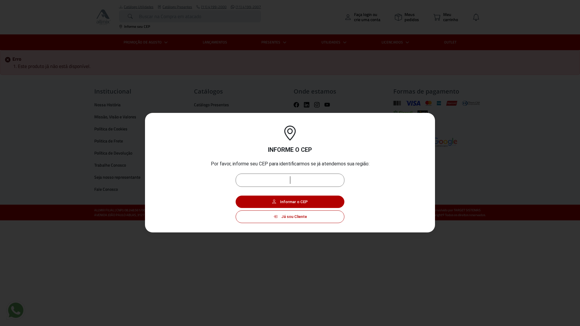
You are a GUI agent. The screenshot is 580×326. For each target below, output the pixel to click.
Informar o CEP (293, 202)
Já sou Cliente (293, 216)
